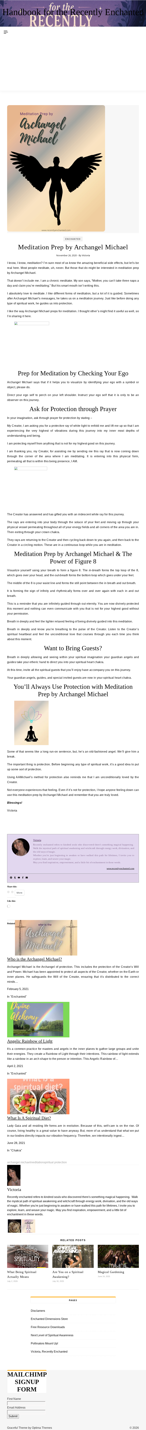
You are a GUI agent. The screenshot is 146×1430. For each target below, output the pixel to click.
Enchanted (73, 239)
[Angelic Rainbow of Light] (38, 1036)
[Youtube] (19, 877)
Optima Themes (42, 1427)
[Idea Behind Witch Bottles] (14, 1231)
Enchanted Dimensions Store (49, 1318)
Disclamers (38, 1310)
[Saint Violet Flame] (28, 1231)
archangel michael (18, 1162)
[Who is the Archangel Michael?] (46, 954)
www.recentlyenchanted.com (120, 868)
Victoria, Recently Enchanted (49, 1351)
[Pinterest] (11, 877)
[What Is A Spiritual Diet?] (38, 1113)
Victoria (86, 255)
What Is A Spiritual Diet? (29, 1118)
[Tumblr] (15, 877)
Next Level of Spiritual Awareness (52, 1335)
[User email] (27, 877)
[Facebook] (23, 877)
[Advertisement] (73, 64)
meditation (37, 1162)
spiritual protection (55, 1162)
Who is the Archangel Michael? (34, 959)
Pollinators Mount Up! (44, 1343)
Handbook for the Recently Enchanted (73, 12)
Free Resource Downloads (48, 1327)
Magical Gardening (111, 1272)
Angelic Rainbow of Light (30, 1041)
